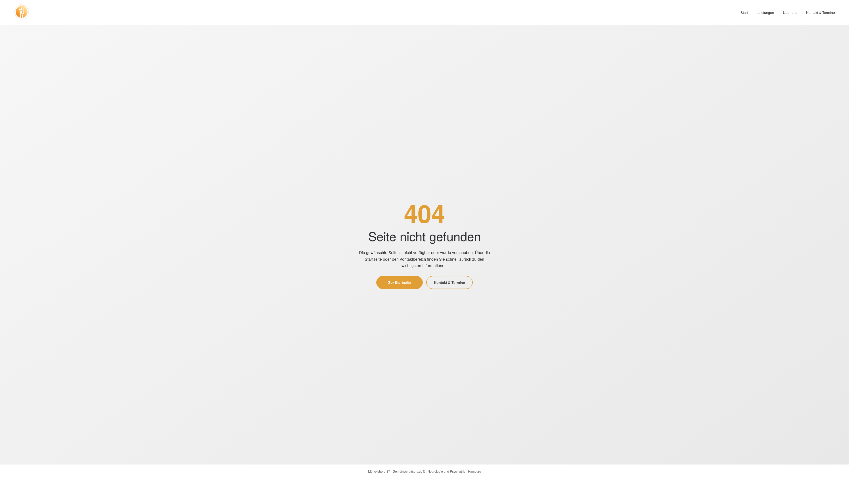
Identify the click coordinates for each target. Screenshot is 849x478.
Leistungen (765, 12)
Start (744, 12)
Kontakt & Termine (820, 12)
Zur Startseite (399, 282)
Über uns (790, 12)
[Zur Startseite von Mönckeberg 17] (21, 12)
